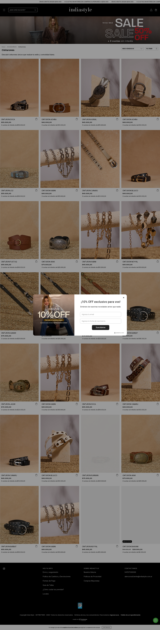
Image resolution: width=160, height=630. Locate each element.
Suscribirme (100, 327)
